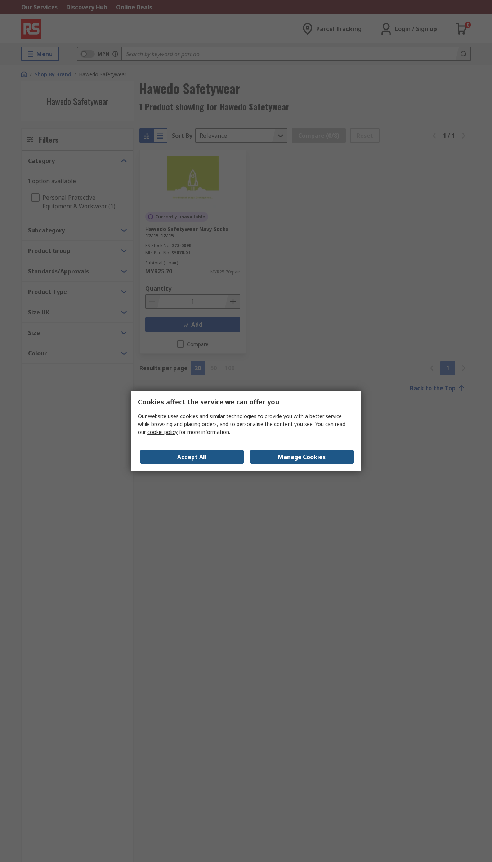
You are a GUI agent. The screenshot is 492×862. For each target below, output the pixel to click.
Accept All (192, 457)
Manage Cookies (302, 457)
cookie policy (162, 431)
